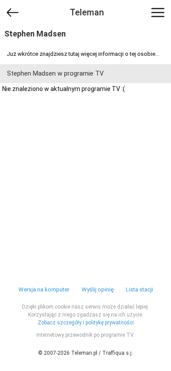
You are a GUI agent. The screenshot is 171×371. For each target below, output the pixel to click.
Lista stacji (139, 289)
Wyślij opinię (98, 289)
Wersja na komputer (43, 289)
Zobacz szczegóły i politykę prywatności (86, 323)
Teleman (87, 12)
